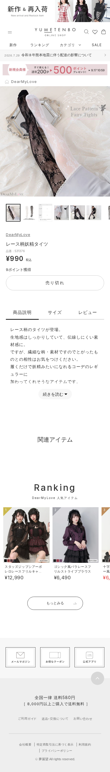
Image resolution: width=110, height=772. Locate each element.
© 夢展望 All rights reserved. (55, 759)
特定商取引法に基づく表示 (55, 744)
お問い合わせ (82, 718)
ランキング (39, 45)
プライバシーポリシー (57, 750)
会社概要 (25, 744)
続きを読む (53, 394)
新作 (13, 45)
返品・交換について (55, 718)
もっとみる (55, 603)
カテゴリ (68, 45)
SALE (97, 45)
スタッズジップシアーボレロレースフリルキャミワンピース (23, 571)
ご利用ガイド (27, 718)
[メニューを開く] (9, 32)
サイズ (55, 312)
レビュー (87, 312)
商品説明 (22, 312)
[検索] (86, 31)
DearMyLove (18, 234)
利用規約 (85, 744)
